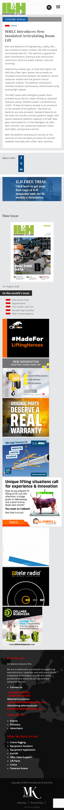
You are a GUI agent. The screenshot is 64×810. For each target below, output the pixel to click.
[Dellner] (22, 645)
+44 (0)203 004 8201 (18, 692)
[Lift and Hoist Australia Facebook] (21, 158)
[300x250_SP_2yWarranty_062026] (25, 435)
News (14, 25)
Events (14, 720)
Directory (15, 724)
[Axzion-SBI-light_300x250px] (25, 475)
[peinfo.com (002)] (25, 565)
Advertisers (16, 728)
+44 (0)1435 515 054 (18, 695)
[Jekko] (25, 356)
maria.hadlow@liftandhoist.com (26, 702)
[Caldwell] (32, 525)
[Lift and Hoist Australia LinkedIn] (21, 169)
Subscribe (21, 802)
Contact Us (16, 687)
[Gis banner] (25, 396)
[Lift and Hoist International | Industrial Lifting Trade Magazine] (14, 8)
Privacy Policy (37, 802)
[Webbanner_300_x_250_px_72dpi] (25, 604)
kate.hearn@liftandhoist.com (24, 708)
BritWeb (37, 807)
